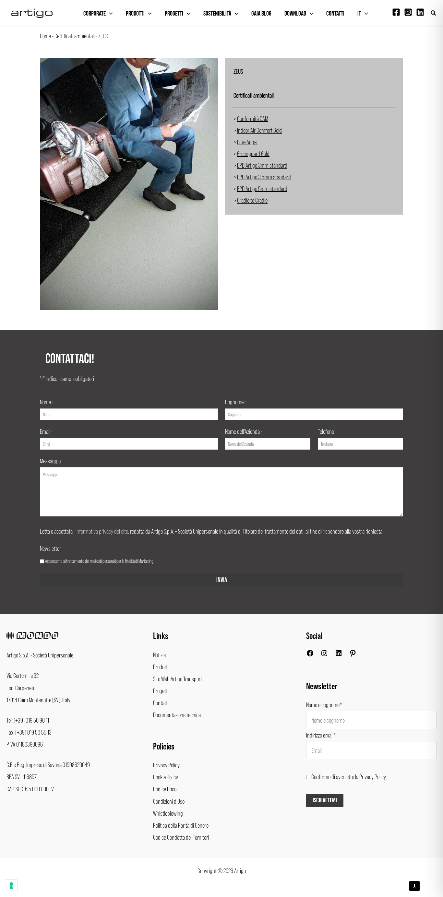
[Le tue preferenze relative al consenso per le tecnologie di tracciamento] (11, 885)
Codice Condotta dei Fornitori (181, 837)
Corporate (94, 14)
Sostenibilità (217, 14)
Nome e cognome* (324, 704)
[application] (109, 13)
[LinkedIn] (338, 654)
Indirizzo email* (321, 735)
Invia (221, 580)
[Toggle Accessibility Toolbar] (414, 886)
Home (45, 36)
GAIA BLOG (261, 14)
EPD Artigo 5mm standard (262, 188)
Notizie (159, 654)
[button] (434, 13)
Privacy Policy (166, 765)
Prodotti (135, 14)
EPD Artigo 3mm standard (262, 165)
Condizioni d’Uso (169, 801)
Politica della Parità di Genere (181, 825)
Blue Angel (247, 142)
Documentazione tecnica (177, 714)
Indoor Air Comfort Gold (259, 130)
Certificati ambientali (74, 36)
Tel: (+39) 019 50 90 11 (27, 720)
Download (295, 14)
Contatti (335, 14)
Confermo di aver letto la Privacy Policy (348, 776)
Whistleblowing (168, 813)
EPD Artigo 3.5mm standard (264, 177)
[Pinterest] (353, 654)
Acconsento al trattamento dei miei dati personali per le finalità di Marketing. (99, 561)
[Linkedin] (420, 12)
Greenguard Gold (253, 153)
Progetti (174, 14)
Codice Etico (164, 789)
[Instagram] (408, 12)
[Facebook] (396, 12)
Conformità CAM (252, 118)
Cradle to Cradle (252, 200)
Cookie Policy (165, 777)
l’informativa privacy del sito (101, 531)
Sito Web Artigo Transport (177, 678)
